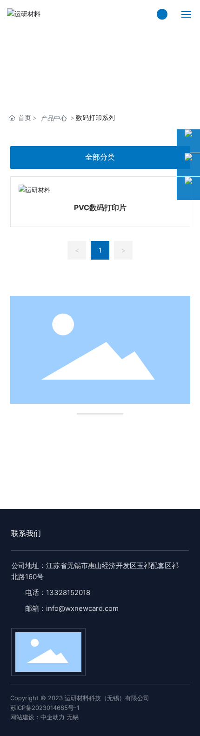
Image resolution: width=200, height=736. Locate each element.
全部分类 (100, 157)
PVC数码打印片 (100, 207)
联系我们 (26, 533)
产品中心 (54, 118)
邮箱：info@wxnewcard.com (72, 608)
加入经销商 (150, 456)
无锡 (73, 717)
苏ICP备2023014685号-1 (45, 707)
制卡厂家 (50, 456)
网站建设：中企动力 (37, 717)
